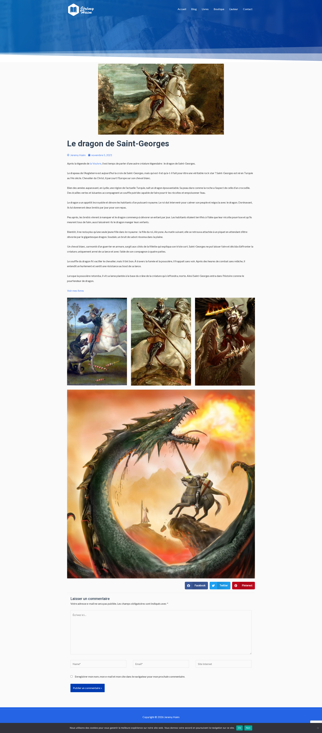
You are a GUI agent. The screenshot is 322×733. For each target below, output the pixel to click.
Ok (239, 727)
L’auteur (233, 9)
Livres (205, 9)
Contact (247, 9)
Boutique (219, 9)
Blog (194, 9)
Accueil (182, 9)
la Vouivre (95, 163)
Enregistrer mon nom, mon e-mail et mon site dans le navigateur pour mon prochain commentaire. (130, 676)
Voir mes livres (75, 290)
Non (248, 727)
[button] (196, 585)
